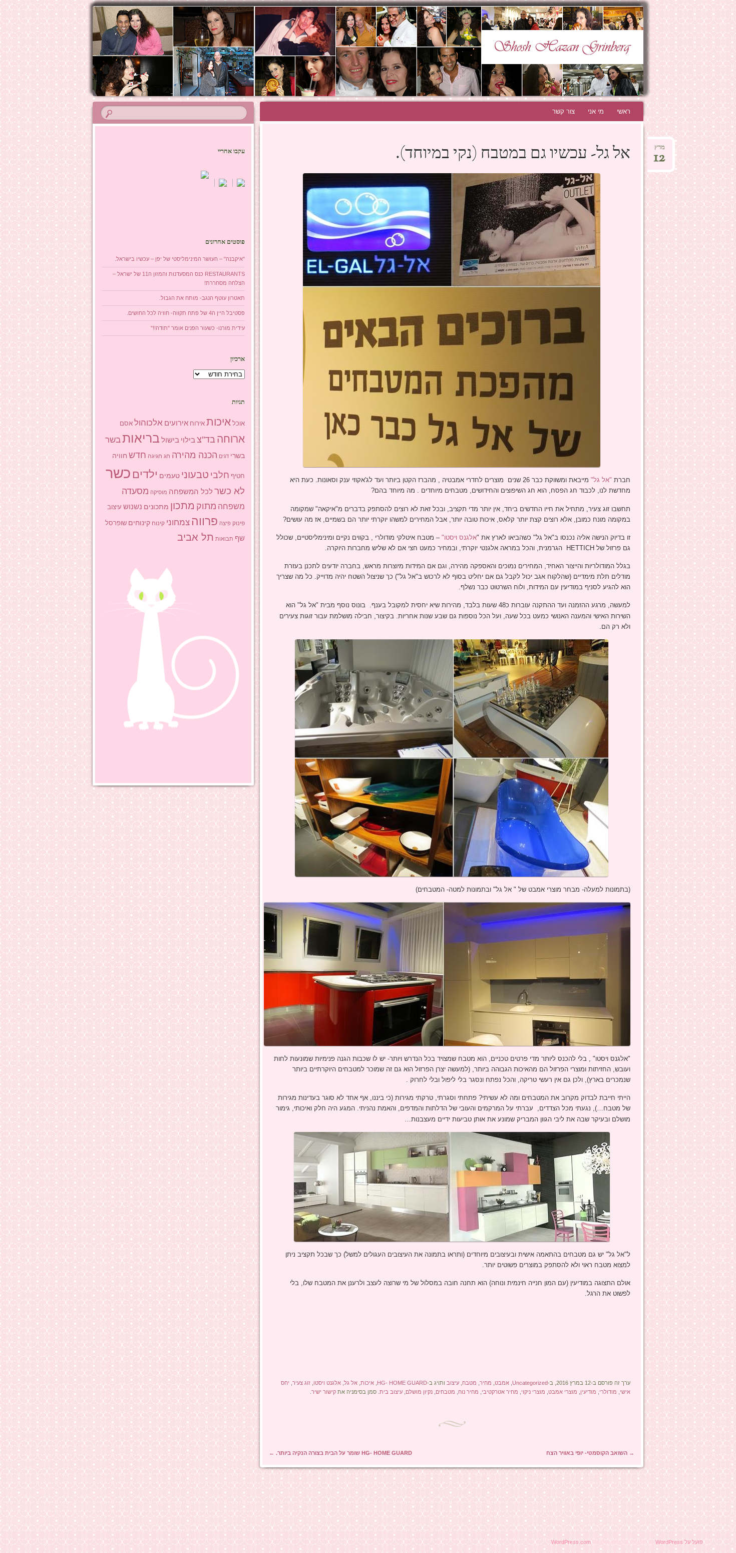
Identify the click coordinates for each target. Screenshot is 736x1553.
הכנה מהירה (194, 455)
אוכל (238, 423)
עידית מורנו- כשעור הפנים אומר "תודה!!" (198, 328)
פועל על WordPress (679, 1542)
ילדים (145, 474)
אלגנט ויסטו (327, 1383)
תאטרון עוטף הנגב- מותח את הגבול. (202, 298)
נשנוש (132, 507)
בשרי (237, 456)
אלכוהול (148, 423)
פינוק (238, 523)
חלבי (219, 475)
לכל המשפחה (191, 492)
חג (167, 456)
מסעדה (135, 491)
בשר (113, 440)
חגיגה (155, 456)
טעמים (169, 476)
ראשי (623, 111)
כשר (118, 473)
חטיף (238, 476)
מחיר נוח (468, 1392)
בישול (170, 440)
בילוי (188, 440)
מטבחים (445, 1392)
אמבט (502, 1383)
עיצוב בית (391, 1392)
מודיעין (588, 1392)
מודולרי (608, 1392)
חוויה (119, 456)
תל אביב (195, 537)
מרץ (659, 150)
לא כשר (229, 491)
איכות (367, 1383)
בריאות (141, 438)
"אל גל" (601, 480)
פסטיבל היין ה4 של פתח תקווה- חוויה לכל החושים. (186, 313)
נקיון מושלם (419, 1392)
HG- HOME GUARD (402, 1383)
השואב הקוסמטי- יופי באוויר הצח (590, 1453)
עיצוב (453, 1383)
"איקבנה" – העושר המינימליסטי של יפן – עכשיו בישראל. (180, 259)
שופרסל (116, 523)
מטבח (469, 1383)
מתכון (182, 505)
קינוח (158, 523)
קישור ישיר (323, 1392)
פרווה (204, 521)
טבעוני (195, 474)
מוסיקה (158, 492)
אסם (126, 423)
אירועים (176, 423)
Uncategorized (530, 1383)
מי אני (596, 111)
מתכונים (156, 507)
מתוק (206, 506)
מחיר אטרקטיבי (500, 1392)
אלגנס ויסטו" (459, 537)
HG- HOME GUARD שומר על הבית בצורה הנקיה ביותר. (340, 1453)
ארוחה (231, 439)
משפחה (231, 506)
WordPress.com (571, 1542)
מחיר (486, 1383)
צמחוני (178, 522)
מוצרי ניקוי (533, 1392)
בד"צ (206, 440)
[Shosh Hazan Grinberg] (349, 51)
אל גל (350, 1383)
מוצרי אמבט (562, 1392)
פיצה (225, 523)
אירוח (197, 423)
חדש (137, 455)
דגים (224, 456)
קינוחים (139, 523)
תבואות (224, 539)
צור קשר (563, 111)
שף (240, 538)
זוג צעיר (301, 1383)
